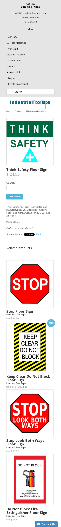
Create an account (18, 84)
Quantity (10, 182)
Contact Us (47, 524)
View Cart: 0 (31, 22)
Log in (11, 78)
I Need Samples (30, 17)
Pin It (38, 234)
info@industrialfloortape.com (31, 13)
